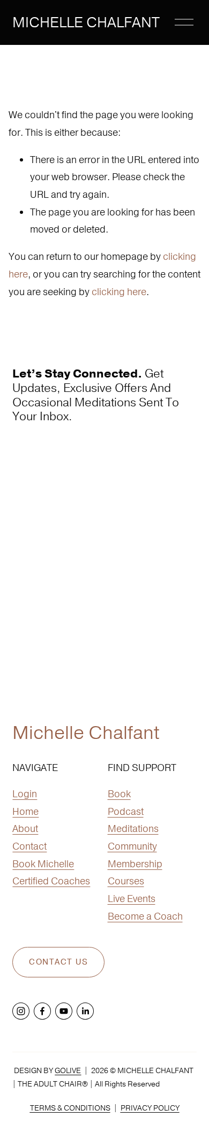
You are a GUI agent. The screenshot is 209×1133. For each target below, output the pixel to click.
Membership (135, 864)
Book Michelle (43, 864)
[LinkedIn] (85, 1011)
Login (24, 794)
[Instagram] (20, 1011)
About (25, 828)
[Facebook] (42, 1011)
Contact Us (58, 962)
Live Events (131, 898)
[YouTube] (63, 1011)
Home (25, 811)
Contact (29, 846)
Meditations (133, 828)
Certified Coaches (51, 881)
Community (132, 846)
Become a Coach (145, 916)
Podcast (126, 811)
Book (119, 794)
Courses (126, 881)
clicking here (119, 292)
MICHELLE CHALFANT (86, 22)
